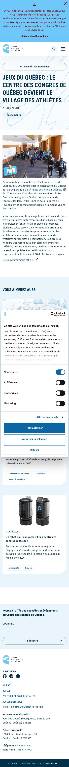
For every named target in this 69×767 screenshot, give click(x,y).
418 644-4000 (23, 745)
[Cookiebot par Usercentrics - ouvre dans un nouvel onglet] (50, 314)
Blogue (6, 690)
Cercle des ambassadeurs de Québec (23, 707)
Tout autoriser (34, 427)
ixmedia (56, 763)
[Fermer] (65, 3)
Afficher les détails (47, 417)
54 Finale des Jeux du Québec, (45, 189)
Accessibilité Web (12, 701)
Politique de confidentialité (19, 696)
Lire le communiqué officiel (19, 260)
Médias (6, 685)
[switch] (60, 382)
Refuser (34, 449)
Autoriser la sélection (34, 439)
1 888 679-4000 (24, 749)
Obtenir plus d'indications (34, 36)
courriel (8, 623)
